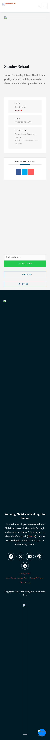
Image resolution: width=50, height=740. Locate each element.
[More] (45, 6)
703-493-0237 (25, 573)
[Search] (39, 6)
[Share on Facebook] (18, 172)
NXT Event (23, 283)
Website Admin (25, 600)
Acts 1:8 (31, 536)
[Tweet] (25, 172)
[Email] (31, 172)
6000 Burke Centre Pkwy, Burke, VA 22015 (25, 577)
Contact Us (25, 582)
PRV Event (27, 274)
